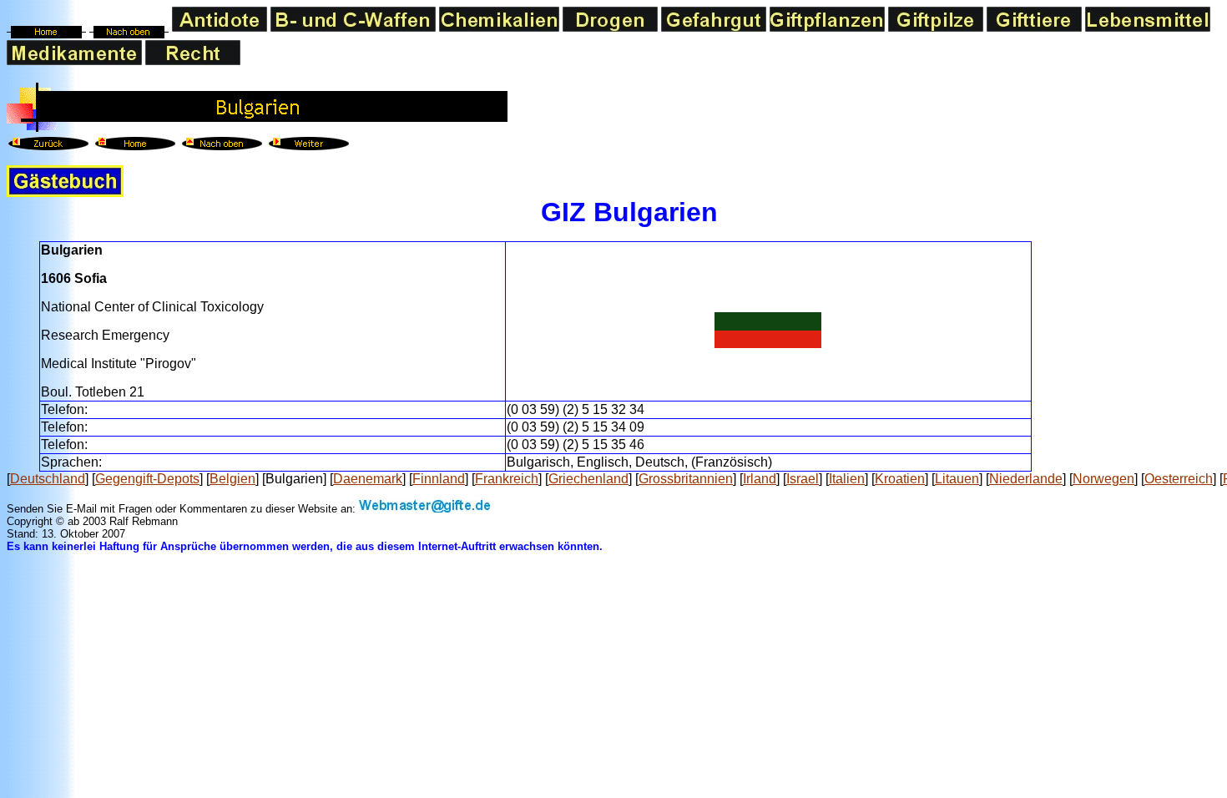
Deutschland (47, 479)
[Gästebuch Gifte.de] (65, 192)
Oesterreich (1178, 479)
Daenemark (367, 479)
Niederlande (1026, 479)
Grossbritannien (686, 479)
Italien (847, 479)
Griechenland (588, 479)
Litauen (957, 479)
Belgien (232, 479)
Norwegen (1103, 479)
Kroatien (900, 479)
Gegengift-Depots (147, 479)
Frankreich (506, 479)
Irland (759, 479)
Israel (802, 479)
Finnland (438, 479)
